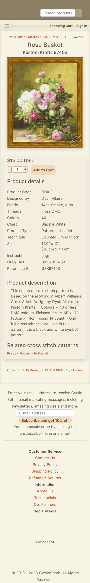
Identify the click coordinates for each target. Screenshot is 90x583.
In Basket (41, 353)
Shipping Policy (45, 471)
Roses (12, 353)
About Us (45, 491)
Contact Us (45, 457)
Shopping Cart (61, 26)
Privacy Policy (45, 464)
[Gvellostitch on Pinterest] (45, 528)
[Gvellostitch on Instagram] (61, 528)
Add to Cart (43, 170)
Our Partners (45, 504)
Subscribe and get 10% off (45, 420)
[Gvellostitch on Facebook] (29, 528)
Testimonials (45, 497)
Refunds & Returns (45, 478)
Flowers (25, 353)
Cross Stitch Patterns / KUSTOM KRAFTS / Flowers (45, 37)
